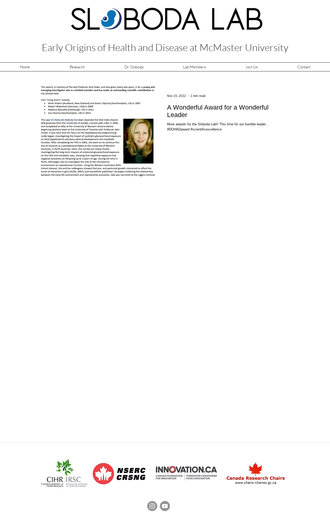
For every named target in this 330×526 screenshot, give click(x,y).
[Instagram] (152, 506)
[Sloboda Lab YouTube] (165, 506)
